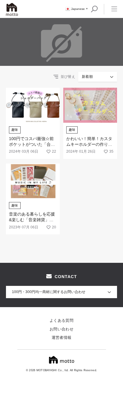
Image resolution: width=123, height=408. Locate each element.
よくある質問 (61, 320)
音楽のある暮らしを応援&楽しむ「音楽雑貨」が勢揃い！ (32, 220)
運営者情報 (62, 337)
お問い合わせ (61, 329)
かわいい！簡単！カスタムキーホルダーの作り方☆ (89, 144)
